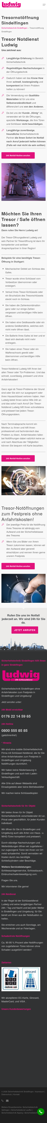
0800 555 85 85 (14, 730)
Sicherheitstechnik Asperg (12, 1112)
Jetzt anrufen (24, 630)
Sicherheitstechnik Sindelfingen (14, 27)
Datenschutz (6, 1094)
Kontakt (16, 1094)
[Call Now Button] (40, 1111)
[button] (44, 4)
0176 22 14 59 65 (16, 716)
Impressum (39, 1091)
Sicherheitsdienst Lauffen (21, 1110)
